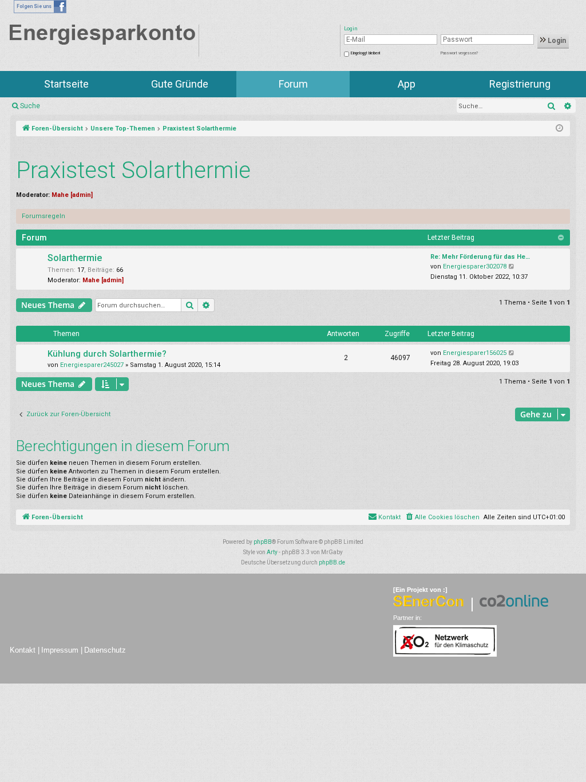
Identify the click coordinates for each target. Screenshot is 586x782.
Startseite (66, 84)
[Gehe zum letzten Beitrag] (512, 353)
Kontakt (22, 650)
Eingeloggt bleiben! (365, 53)
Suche (30, 106)
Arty (272, 552)
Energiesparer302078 (474, 266)
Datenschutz (105, 650)
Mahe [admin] (72, 195)
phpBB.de (332, 562)
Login (556, 41)
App (406, 84)
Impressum (59, 650)
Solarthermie (74, 257)
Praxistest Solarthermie (133, 170)
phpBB (263, 542)
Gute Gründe (179, 84)
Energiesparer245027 (92, 365)
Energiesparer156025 (474, 353)
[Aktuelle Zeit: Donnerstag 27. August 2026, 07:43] (559, 129)
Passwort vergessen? (459, 53)
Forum (293, 84)
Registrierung (520, 84)
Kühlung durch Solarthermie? (107, 354)
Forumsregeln (43, 216)
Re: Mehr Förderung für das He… (480, 256)
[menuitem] (442, 517)
